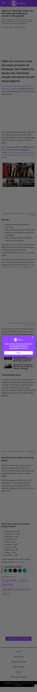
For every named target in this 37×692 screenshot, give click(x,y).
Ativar (18, 353)
